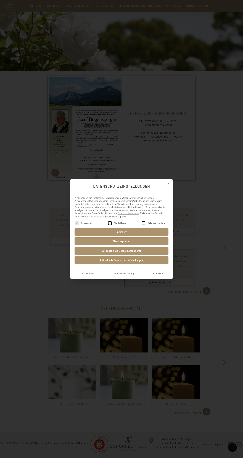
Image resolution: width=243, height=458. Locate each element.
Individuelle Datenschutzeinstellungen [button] (121, 260)
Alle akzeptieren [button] (121, 241)
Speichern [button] (121, 231)
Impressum (158, 273)
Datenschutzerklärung (128, 213)
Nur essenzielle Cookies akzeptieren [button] (121, 250)
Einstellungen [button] (95, 216)
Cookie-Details (87, 273)
